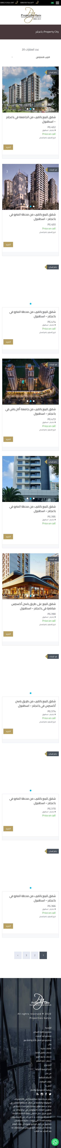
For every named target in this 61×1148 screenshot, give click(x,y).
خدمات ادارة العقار (43, 1061)
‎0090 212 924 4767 (7, 2)
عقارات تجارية (46, 1048)
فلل (49, 1044)
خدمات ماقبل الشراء (43, 1052)
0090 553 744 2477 (27, 2)
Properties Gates (40, 1018)
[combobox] (30, 57)
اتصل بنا (48, 1086)
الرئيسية (48, 1028)
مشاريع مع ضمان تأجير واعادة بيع (37, 1040)
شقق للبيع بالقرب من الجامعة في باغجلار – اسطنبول (31, 119)
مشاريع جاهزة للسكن (42, 1032)
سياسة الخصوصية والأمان (40, 1090)
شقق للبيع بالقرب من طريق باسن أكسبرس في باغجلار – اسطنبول (35, 703)
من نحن (48, 1073)
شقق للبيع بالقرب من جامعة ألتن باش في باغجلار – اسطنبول (30, 411)
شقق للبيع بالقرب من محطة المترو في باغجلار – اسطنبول (32, 217)
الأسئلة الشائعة (45, 1077)
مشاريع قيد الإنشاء (43, 1036)
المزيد (8, 147)
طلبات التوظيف (45, 1082)
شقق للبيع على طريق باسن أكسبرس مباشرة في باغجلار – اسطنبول (33, 606)
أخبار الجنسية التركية (43, 1069)
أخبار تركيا (47, 1065)
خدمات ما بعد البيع (43, 1057)
